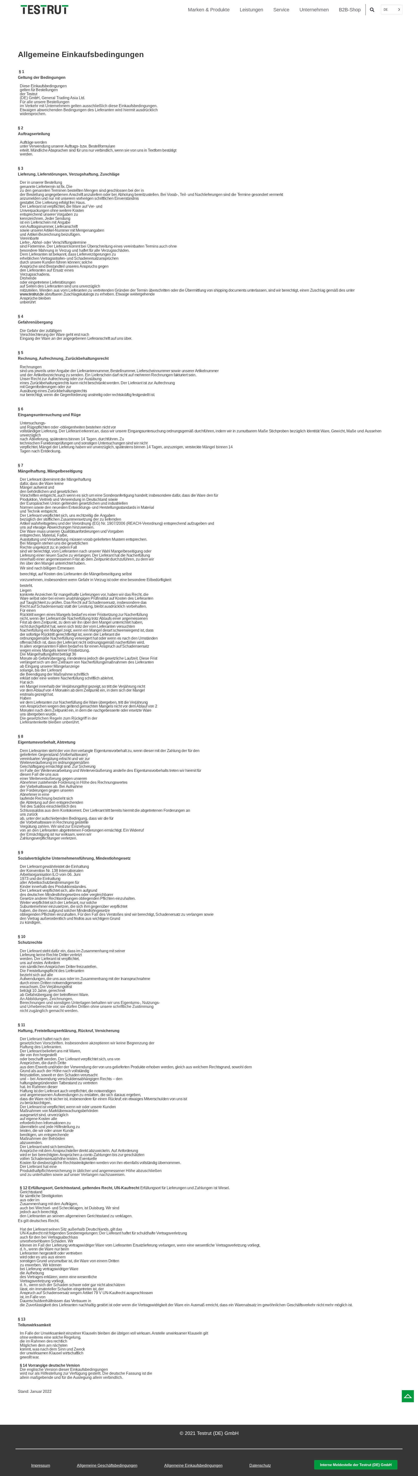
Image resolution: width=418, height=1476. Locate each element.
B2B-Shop (350, 9)
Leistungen (251, 9)
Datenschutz (260, 1465)
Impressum (40, 1465)
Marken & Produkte (209, 9)
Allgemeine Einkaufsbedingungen (193, 1465)
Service (281, 9)
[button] (372, 10)
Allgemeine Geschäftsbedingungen (107, 1465)
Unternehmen (314, 9)
